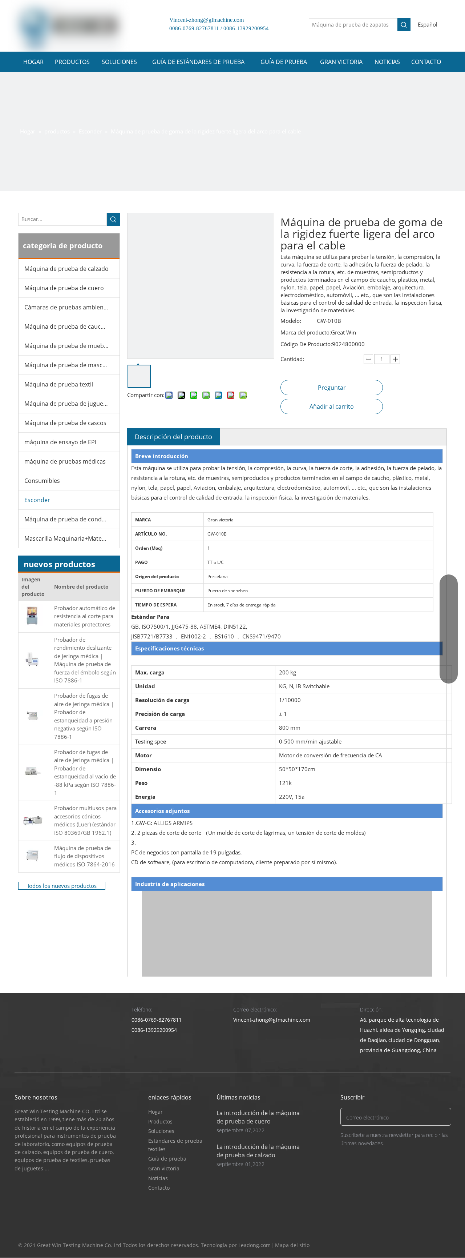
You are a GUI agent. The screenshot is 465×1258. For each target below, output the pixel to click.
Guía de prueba (167, 1158)
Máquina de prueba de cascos (65, 423)
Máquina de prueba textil (58, 384)
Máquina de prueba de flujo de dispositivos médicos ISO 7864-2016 (84, 856)
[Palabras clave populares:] (404, 24)
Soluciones (161, 1130)
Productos (160, 1121)
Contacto (159, 1187)
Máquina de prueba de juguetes (68, 404)
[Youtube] (426, 1245)
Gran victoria (163, 1168)
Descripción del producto (173, 436)
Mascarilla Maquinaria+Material (67, 538)
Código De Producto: (306, 344)
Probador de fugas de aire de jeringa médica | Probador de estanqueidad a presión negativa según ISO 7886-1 (84, 716)
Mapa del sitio (292, 1245)
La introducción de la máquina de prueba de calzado (258, 1151)
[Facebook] (399, 1245)
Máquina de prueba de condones (69, 519)
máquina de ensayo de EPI (60, 442)
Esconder (37, 500)
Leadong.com (254, 1245)
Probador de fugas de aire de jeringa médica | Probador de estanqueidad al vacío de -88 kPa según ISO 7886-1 (85, 772)
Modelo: (290, 320)
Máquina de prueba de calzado (66, 269)
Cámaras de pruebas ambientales (70, 307)
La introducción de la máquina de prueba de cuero (258, 1117)
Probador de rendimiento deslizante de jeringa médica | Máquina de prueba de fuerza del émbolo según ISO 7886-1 (85, 660)
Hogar (155, 1111)
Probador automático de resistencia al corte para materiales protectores (84, 616)
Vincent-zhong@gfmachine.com (203, 20)
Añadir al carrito (332, 406)
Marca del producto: (305, 332)
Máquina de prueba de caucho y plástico (72, 326)
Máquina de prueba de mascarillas (71, 365)
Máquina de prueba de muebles (68, 346)
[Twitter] (412, 1245)
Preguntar (332, 388)
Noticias (158, 1178)
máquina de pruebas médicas (65, 461)
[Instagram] (440, 1245)
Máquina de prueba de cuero (64, 288)
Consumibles (42, 481)
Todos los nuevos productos (62, 885)
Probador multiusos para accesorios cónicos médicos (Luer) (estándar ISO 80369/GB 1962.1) (85, 820)
